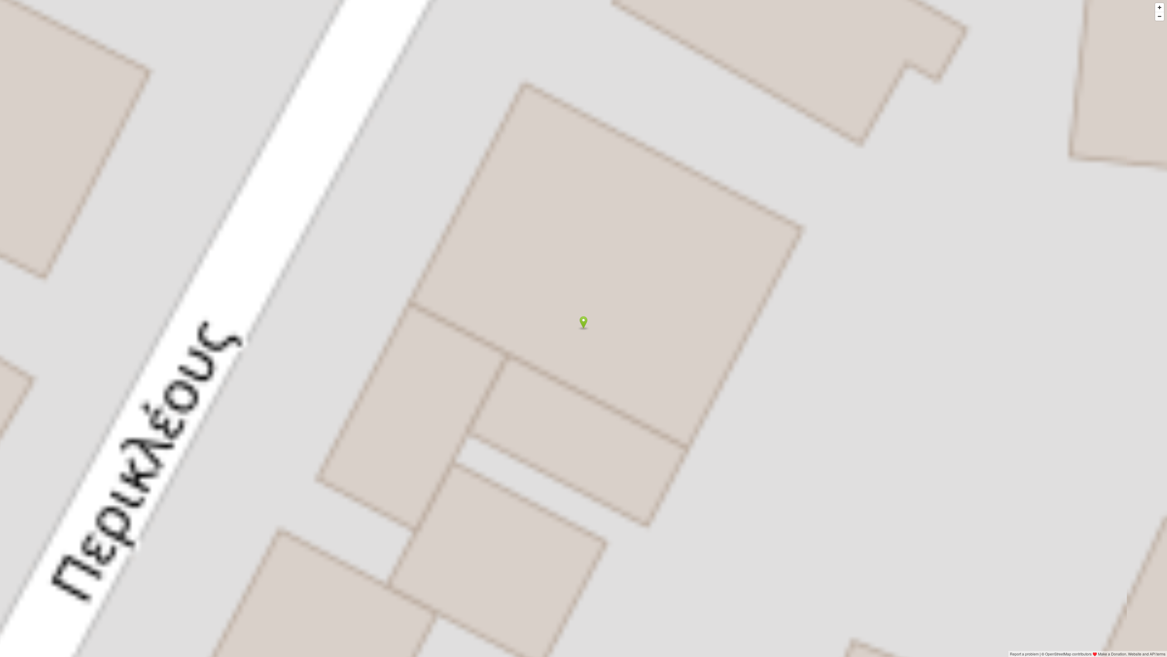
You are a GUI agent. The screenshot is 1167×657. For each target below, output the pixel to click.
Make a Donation (1112, 653)
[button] (583, 322)
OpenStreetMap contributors (1068, 653)
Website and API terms (1146, 653)
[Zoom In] (1159, 7)
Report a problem (1024, 653)
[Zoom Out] (1159, 16)
